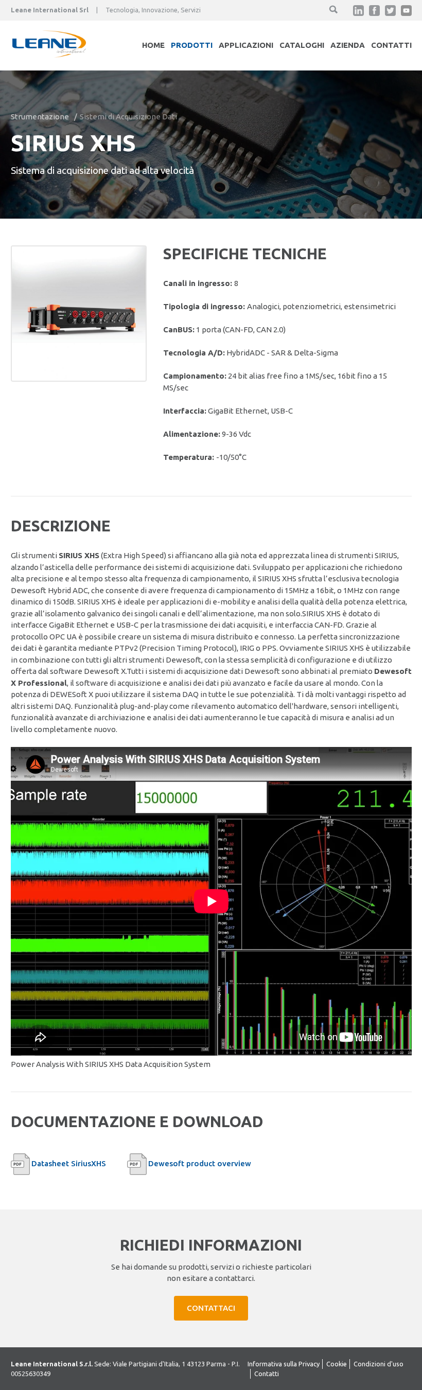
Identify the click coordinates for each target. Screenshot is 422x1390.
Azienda (347, 45)
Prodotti (192, 45)
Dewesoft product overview (199, 1163)
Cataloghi (301, 45)
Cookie (336, 1363)
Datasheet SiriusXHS (68, 1163)
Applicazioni (246, 45)
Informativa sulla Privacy (284, 1363)
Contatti (391, 45)
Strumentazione (40, 116)
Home (153, 45)
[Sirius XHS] (79, 313)
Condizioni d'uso (378, 1363)
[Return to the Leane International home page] (49, 54)
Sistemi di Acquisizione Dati (128, 116)
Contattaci (211, 1308)
